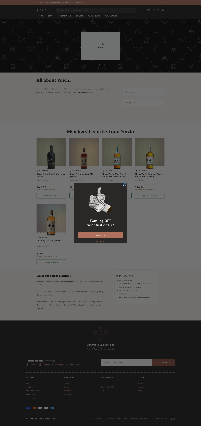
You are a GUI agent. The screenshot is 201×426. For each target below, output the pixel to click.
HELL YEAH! (100, 235)
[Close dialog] (124, 184)
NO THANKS (100, 241)
